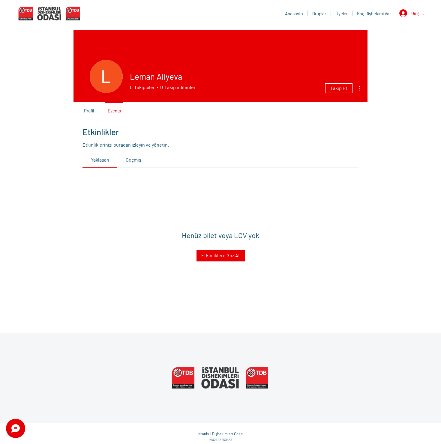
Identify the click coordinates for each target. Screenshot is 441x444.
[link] (100, 159)
